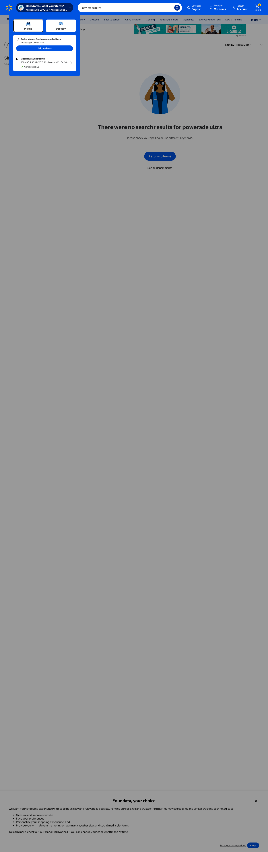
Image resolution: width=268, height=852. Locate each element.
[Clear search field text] (168, 7)
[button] (218, 7)
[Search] (177, 8)
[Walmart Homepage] (9, 7)
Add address (45, 48)
